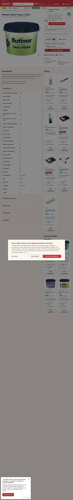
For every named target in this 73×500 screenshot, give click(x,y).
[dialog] (36, 250)
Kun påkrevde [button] (35, 256)
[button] (15, 256)
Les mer (26, 252)
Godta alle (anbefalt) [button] (52, 256)
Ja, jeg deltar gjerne (8, 494)
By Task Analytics (26, 497)
